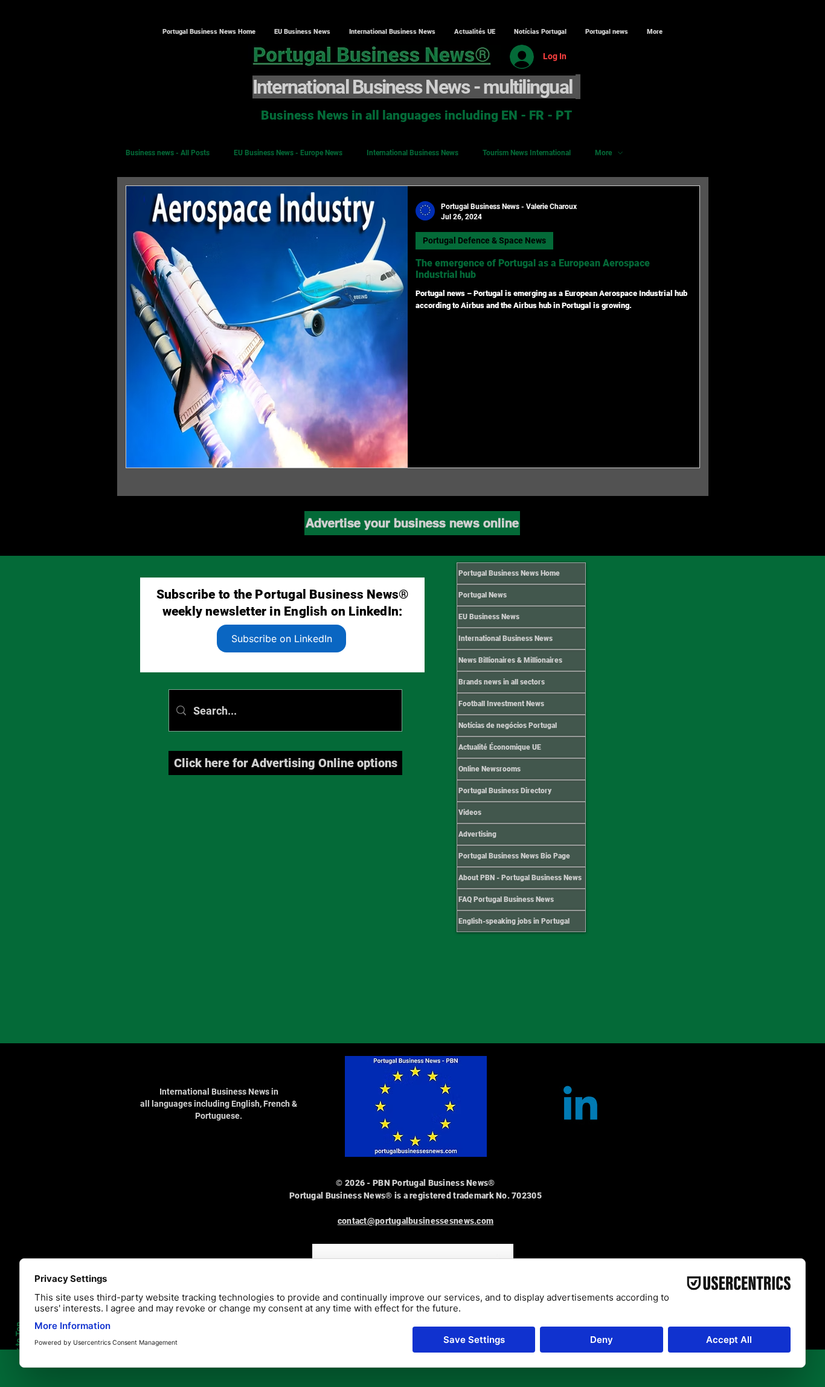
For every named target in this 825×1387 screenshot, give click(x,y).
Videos (469, 812)
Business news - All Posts (168, 153)
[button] (392, 32)
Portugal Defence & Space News (484, 240)
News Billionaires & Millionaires (510, 660)
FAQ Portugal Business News (506, 899)
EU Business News (488, 617)
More (603, 153)
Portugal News (482, 595)
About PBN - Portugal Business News (520, 878)
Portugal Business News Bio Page (514, 856)
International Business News (412, 153)
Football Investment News (501, 704)
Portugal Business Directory (504, 791)
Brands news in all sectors (501, 682)
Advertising (477, 834)
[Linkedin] (580, 1107)
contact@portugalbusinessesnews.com (416, 1221)
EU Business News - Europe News (288, 153)
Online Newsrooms (489, 769)
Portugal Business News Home (509, 573)
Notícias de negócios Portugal (507, 725)
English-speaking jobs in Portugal (514, 921)
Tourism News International (527, 153)
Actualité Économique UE (499, 747)
